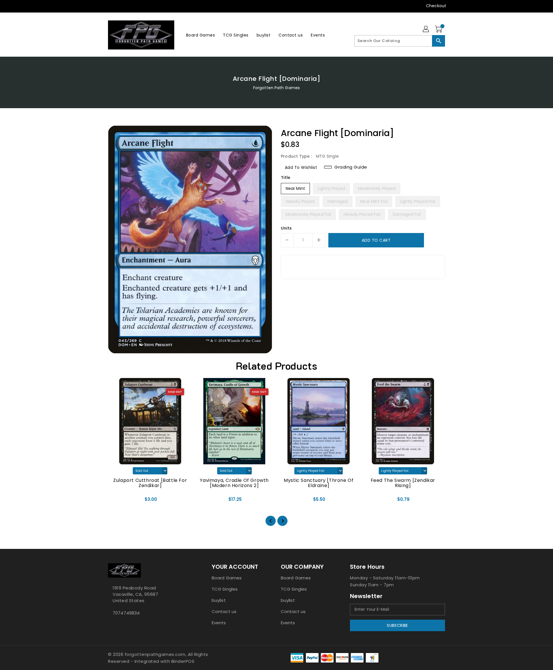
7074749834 (126, 613)
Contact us (224, 611)
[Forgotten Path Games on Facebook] (100, 5)
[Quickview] (117, 501)
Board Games (227, 578)
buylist (219, 600)
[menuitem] (201, 35)
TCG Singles (225, 589)
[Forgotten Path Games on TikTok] (155, 5)
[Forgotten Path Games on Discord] (132, 5)
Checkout (436, 6)
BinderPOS (183, 661)
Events (219, 623)
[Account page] (426, 29)
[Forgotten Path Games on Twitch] (143, 5)
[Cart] (439, 29)
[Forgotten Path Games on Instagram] (122, 5)
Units (286, 228)
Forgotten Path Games (276, 88)
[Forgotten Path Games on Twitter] (111, 5)
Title (286, 177)
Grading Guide (350, 167)
